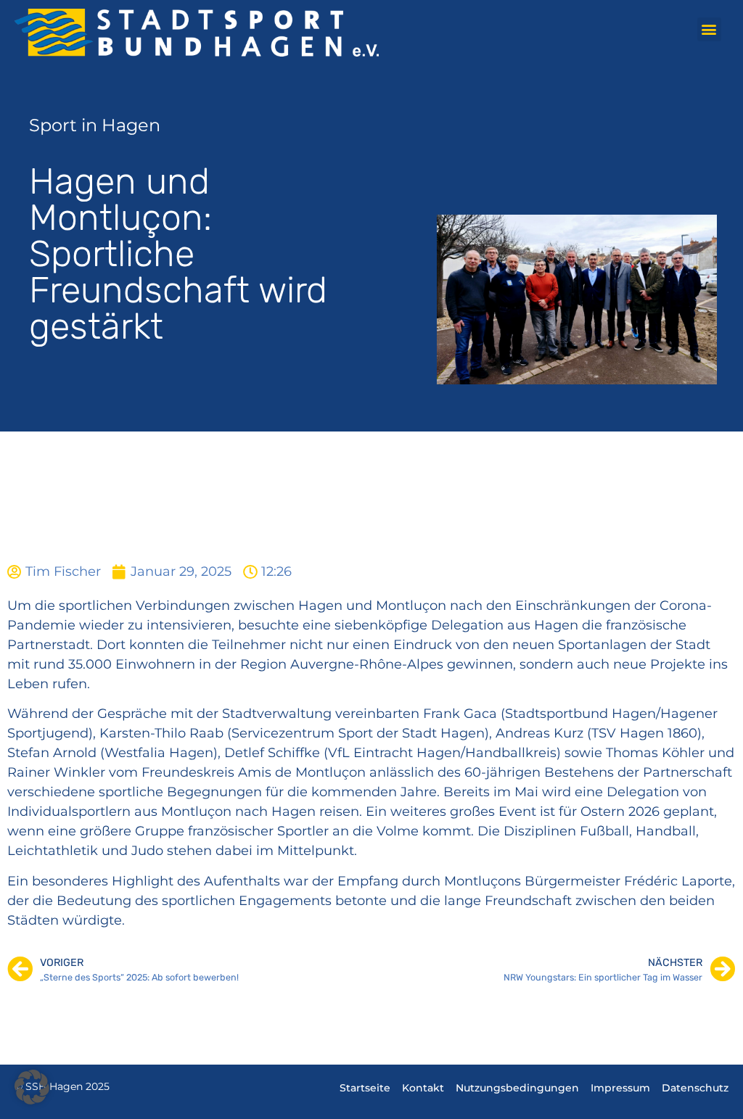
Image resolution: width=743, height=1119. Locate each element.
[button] (709, 29)
